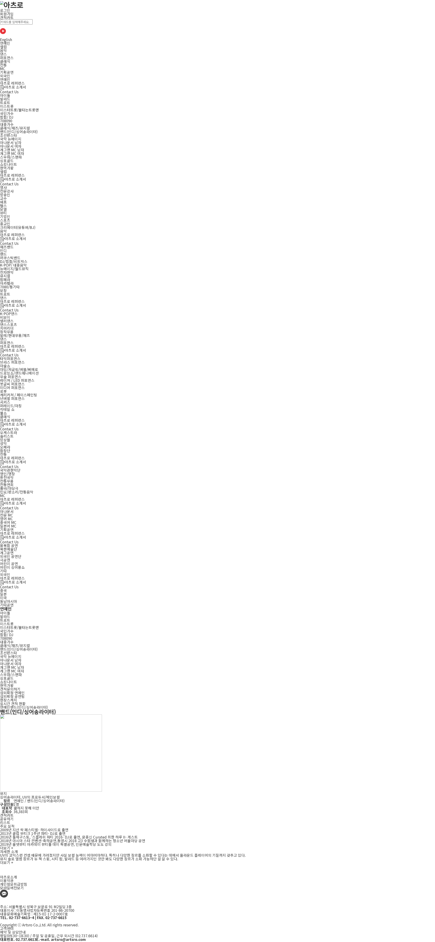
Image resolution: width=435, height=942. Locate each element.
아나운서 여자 (10, 146)
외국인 (5, 75)
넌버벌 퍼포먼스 (12, 398)
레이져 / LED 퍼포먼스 (17, 380)
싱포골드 (7, 160)
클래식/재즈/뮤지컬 (15, 128)
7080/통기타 (10, 286)
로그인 (5, 10)
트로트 (5, 102)
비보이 (5, 317)
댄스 (3, 54)
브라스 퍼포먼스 (12, 362)
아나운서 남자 (10, 142)
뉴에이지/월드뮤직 (14, 268)
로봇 (3, 391)
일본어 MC (8, 526)
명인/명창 (7, 473)
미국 (3, 597)
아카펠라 (7, 283)
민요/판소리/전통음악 (16, 492)
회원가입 (7, 14)
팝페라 (5, 279)
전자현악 (7, 272)
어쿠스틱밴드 (10, 257)
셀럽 (3, 46)
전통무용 (7, 481)
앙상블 (5, 439)
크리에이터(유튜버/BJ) (17, 227)
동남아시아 (8, 601)
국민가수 (7, 113)
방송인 (5, 194)
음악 (3, 50)
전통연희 (7, 484)
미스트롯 (7, 106)
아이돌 (5, 95)
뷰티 (3, 213)
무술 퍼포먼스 (10, 376)
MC (2, 68)
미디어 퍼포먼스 (12, 387)
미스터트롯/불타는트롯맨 (19, 110)
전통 (3, 65)
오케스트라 (8, 432)
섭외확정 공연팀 (12, 696)
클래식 (5, 61)
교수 (3, 198)
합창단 (5, 450)
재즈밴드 (7, 247)
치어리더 (7, 328)
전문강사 (7, 191)
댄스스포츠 (8, 324)
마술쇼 (5, 365)
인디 (3, 250)
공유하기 (7, 819)
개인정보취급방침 (13, 884)
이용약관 (7, 880)
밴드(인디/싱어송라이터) (19, 131)
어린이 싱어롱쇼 (12, 567)
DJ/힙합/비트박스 (13, 261)
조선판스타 (8, 135)
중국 (3, 590)
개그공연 (7, 552)
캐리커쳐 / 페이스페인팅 (18, 394)
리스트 (5, 822)
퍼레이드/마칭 (11, 405)
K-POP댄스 (9, 313)
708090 (6, 120)
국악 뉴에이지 (10, 139)
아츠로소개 (8, 877)
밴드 (3, 254)
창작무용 (7, 331)
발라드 (5, 99)
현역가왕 (7, 168)
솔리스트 (7, 436)
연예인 (5, 43)
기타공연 (7, 605)
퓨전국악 (7, 477)
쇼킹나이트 (8, 164)
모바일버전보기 (12, 887)
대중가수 (7, 124)
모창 (3, 290)
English (6, 39)
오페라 (5, 447)
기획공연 (7, 72)
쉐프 (3, 202)
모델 (3, 209)
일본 (3, 594)
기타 (3, 571)
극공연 (5, 560)
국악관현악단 (10, 470)
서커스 (5, 402)
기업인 (5, 216)
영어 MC (6, 518)
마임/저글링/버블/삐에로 (19, 369)
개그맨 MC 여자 (12, 153)
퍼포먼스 (7, 57)
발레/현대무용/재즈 (15, 335)
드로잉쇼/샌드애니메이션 (19, 373)
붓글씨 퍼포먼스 (12, 384)
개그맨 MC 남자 (12, 149)
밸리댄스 (7, 321)
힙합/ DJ (6, 117)
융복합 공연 (9, 545)
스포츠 (5, 220)
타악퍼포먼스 (10, 358)
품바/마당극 (9, 488)
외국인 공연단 (10, 556)
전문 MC (6, 515)
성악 (3, 443)
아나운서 (7, 511)
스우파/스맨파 (11, 157)
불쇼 (3, 413)
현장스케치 (8, 700)
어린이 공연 (9, 563)
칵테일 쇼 (7, 409)
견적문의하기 (10, 689)
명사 (3, 187)
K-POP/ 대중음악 (13, 265)
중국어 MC (8, 522)
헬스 (3, 205)
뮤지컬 (5, 276)
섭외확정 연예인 (12, 692)
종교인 (5, 223)
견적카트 (7, 17)
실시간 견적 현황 (13, 703)
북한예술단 (8, 549)
